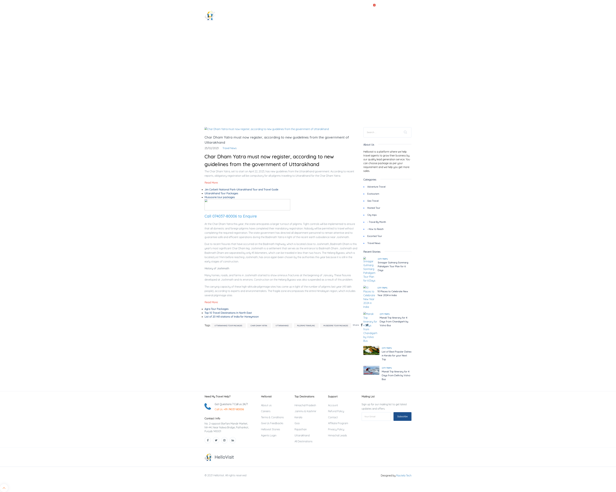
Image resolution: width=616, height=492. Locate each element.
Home (267, 15)
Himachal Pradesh (305, 405)
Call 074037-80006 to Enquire (231, 216)
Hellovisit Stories (270, 429)
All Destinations (303, 441)
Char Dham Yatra (259, 325)
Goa (297, 423)
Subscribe (402, 416)
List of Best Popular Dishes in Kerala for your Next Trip (396, 355)
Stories (361, 15)
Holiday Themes (339, 15)
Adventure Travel (376, 186)
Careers (265, 411)
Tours (281, 15)
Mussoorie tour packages (335, 325)
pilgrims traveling (306, 325)
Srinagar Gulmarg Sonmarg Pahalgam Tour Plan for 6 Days (393, 266)
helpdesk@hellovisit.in (232, 4)
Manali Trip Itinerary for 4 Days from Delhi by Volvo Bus (396, 375)
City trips (372, 215)
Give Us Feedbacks (272, 423)
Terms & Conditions (272, 417)
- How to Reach (375, 229)
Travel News (373, 243)
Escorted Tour (374, 236)
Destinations (314, 15)
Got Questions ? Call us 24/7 (231, 404)
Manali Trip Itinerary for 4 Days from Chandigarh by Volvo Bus (394, 321)
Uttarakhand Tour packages (228, 325)
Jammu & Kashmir (305, 411)
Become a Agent (381, 15)
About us (266, 405)
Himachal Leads (337, 435)
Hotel (296, 15)
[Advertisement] (308, 95)
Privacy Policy (336, 429)
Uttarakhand (282, 325)
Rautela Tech (403, 475)
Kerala (298, 417)
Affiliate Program (338, 423)
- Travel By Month (376, 222)
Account (333, 405)
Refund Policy (336, 411)
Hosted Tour (373, 207)
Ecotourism (373, 193)
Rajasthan (301, 429)
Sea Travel (373, 200)
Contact (403, 15)
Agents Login (268, 435)
